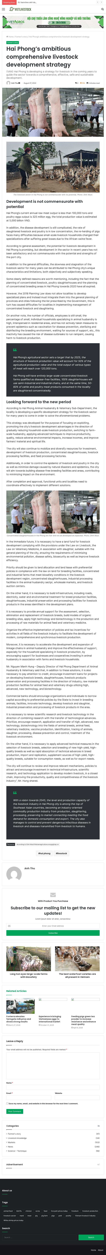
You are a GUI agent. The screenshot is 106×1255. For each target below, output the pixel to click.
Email (9, 1093)
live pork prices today (59, 1211)
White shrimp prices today (13, 1220)
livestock (62, 853)
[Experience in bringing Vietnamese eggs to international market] (53, 1006)
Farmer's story (21, 37)
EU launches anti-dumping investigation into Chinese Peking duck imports (50, 2)
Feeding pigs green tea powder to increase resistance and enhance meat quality (83, 1020)
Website (58, 1093)
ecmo (38, 1211)
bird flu (19, 1211)
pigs (53, 1216)
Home (11, 37)
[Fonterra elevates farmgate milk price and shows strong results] (20, 1006)
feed (45, 1211)
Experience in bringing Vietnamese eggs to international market (50, 1019)
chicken (29, 1211)
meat (29, 1216)
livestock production (90, 1211)
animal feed (8, 1211)
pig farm (44, 1216)
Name (9, 1083)
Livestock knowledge (17, 1138)
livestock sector (10, 1216)
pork (60, 1216)
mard (22, 1216)
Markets (11, 1142)
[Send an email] (19, 83)
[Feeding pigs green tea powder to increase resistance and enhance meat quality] (85, 1006)
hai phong (45, 853)
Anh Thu (14, 83)
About (100, 1250)
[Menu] (3, 10)
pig (36, 1216)
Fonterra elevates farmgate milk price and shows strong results (18, 1019)
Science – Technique (17, 1151)
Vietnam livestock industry (85, 1216)
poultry (68, 1216)
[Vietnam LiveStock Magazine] (21, 9)
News (10, 1147)
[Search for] (102, 10)
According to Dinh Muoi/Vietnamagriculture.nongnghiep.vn (38, 844)
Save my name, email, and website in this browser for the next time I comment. (43, 1103)
